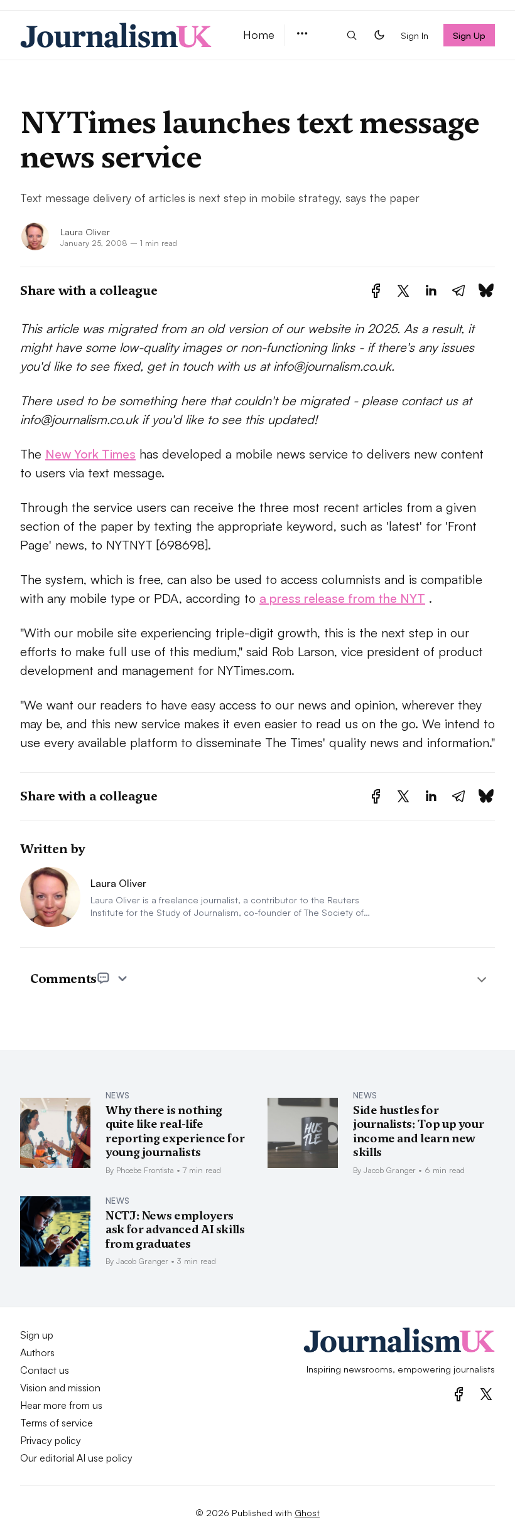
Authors (37, 1352)
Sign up (36, 1335)
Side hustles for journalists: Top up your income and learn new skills (418, 1131)
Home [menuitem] (258, 34)
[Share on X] (403, 291)
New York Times (90, 454)
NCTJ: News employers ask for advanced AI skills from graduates (175, 1229)
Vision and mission (60, 1387)
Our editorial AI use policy (76, 1458)
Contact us (44, 1370)
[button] (302, 34)
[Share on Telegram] (458, 291)
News (117, 1095)
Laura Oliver (85, 231)
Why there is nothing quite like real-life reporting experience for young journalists (175, 1131)
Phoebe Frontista (145, 1170)
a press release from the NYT (342, 598)
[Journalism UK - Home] (116, 35)
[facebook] (458, 1394)
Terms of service (56, 1422)
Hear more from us (61, 1405)
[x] (486, 1394)
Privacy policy (50, 1440)
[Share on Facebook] (375, 291)
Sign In (414, 35)
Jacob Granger (390, 1170)
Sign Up (469, 35)
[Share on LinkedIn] (431, 291)
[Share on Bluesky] (486, 290)
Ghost (307, 1512)
